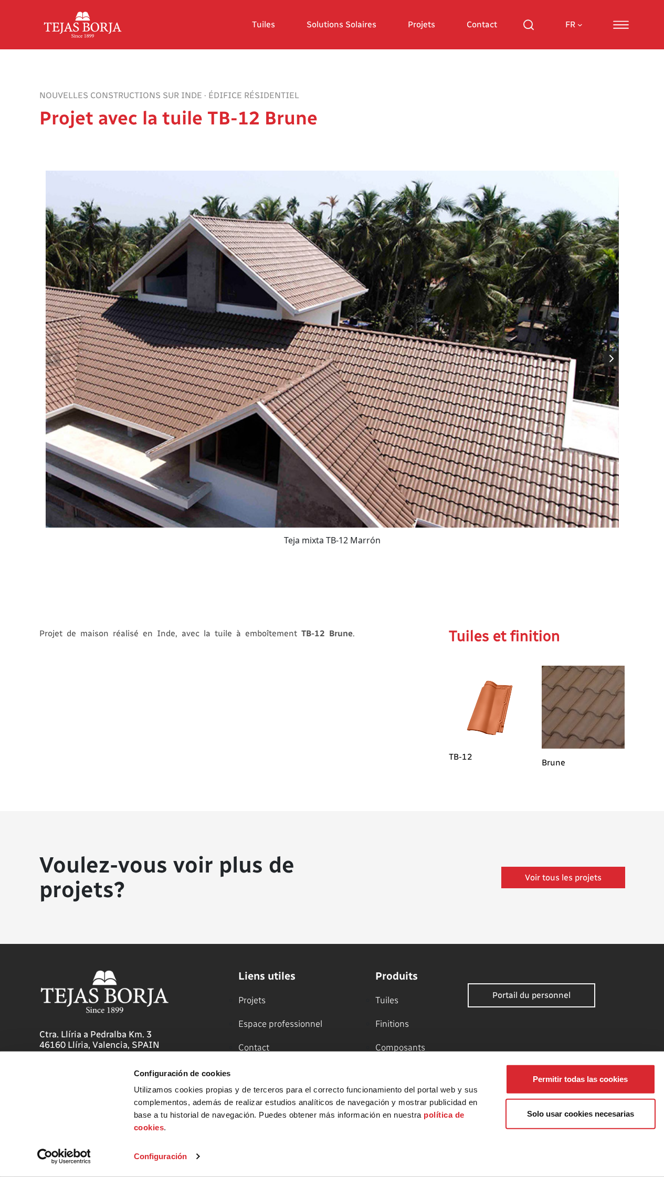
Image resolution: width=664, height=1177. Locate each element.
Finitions (392, 1023)
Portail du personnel (531, 995)
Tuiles (263, 24)
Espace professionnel (280, 1023)
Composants (400, 1047)
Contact (482, 24)
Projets (421, 24)
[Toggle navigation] (621, 25)
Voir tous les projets (563, 877)
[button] (612, 358)
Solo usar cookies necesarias (580, 1113)
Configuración (160, 1156)
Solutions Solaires (341, 24)
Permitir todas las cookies (580, 1079)
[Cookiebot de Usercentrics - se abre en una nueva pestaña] (64, 1156)
